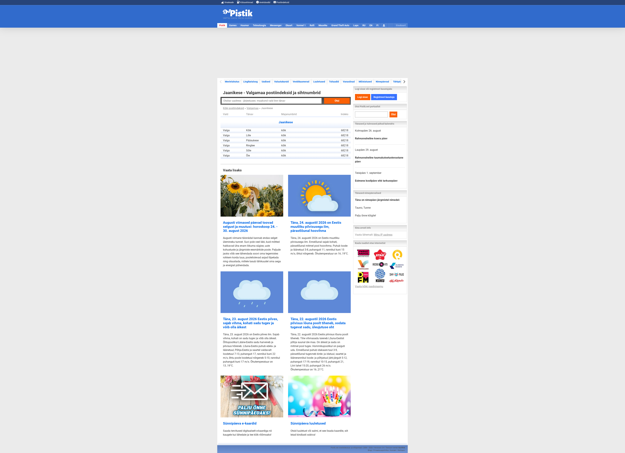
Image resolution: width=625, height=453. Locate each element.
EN (370, 25)
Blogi (370, 450)
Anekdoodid (264, 2)
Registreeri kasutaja (384, 97)
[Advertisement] (312, 53)
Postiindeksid (282, 2)
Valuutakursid (281, 81)
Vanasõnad (349, 81)
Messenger (276, 25)
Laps (355, 25)
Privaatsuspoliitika (381, 450)
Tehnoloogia (259, 25)
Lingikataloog (250, 81)
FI (377, 25)
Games (232, 25)
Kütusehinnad (246, 2)
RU (363, 25)
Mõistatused (365, 81)
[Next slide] (404, 82)
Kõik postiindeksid (233, 108)
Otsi (337, 100)
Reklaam (401, 450)
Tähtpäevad (399, 81)
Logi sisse (362, 97)
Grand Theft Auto (340, 25)
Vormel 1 (301, 25)
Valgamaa (252, 108)
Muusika (323, 25)
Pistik (222, 25)
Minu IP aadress (383, 234)
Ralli (312, 25)
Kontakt (393, 450)
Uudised (266, 81)
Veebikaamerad (301, 81)
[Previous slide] (221, 82)
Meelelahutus (232, 81)
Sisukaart (401, 25)
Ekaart (289, 25)
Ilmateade (229, 2)
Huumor (245, 25)
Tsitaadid (334, 81)
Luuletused (319, 81)
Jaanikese (286, 122)
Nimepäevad (382, 81)
